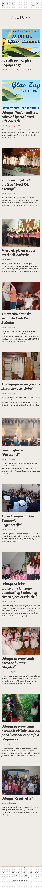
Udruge (8, 126)
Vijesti (19, 70)
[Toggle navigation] (33, 4)
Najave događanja (11, 70)
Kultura (3, 70)
